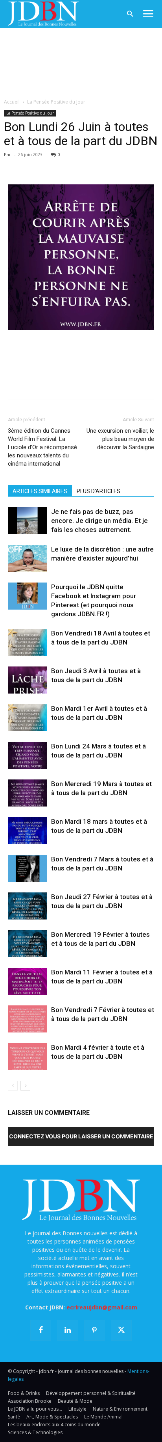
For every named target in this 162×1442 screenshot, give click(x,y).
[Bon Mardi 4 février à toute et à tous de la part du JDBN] (27, 1056)
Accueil (12, 101)
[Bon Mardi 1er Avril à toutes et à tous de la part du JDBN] (27, 717)
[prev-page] (13, 1086)
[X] (34, 166)
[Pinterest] (52, 166)
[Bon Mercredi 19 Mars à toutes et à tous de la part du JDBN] (27, 793)
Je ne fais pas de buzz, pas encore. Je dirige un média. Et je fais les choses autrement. (99, 520)
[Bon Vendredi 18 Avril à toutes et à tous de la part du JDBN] (27, 642)
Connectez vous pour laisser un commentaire (81, 1136)
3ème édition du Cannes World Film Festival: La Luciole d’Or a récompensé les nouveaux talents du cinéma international (42, 447)
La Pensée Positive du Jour (56, 101)
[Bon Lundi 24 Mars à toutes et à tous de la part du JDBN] (27, 755)
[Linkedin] (88, 166)
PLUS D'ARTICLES (98, 491)
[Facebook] (16, 166)
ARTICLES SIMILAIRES (40, 491)
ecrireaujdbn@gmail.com (101, 1307)
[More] (106, 166)
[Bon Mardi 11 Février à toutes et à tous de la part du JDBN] (27, 981)
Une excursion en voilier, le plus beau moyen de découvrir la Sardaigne (120, 439)
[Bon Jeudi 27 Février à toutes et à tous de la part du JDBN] (27, 905)
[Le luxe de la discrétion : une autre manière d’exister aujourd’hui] (27, 558)
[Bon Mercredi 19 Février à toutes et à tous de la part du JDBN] (27, 943)
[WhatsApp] (70, 166)
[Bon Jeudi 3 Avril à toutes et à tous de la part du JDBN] (27, 680)
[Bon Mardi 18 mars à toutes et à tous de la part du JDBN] (27, 830)
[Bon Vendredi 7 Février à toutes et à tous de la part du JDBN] (27, 1018)
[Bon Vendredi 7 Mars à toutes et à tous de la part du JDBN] (27, 868)
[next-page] (25, 1086)
